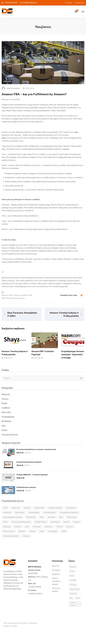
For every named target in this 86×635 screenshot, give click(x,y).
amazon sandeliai (20, 295)
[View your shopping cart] (76, 11)
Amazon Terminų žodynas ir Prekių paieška (15, 353)
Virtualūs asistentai (10, 536)
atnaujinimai (71, 508)
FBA (30, 295)
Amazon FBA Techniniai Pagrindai (42, 353)
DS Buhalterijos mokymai (26, 487)
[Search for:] (43, 378)
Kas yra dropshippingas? (21, 522)
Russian (32, 531)
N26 (27, 526)
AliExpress (6, 394)
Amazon (7, 81)
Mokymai (6, 526)
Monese (18, 526)
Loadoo (76, 522)
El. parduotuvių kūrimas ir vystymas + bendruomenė (36, 449)
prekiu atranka (9, 531)
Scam (42, 531)
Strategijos (52, 531)
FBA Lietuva (7, 298)
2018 (5, 508)
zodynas (26, 536)
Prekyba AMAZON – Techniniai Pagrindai (32, 475)
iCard (5, 522)
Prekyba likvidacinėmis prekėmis (29, 462)
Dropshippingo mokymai (12, 517)
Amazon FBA (7, 295)
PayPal (4, 430)
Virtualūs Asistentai (10, 435)
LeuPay (66, 522)
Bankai (4, 403)
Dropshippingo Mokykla (69, 512)
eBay (4, 426)
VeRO (64, 531)
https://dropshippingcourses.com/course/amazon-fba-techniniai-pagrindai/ (38, 286)
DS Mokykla (6, 421)
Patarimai (37, 526)
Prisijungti (68, 3)
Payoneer (48, 526)
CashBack (6, 408)
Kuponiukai (55, 522)
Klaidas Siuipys (19, 298)
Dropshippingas (8, 417)
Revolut (22, 531)
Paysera (70, 526)
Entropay (51, 517)
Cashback (7, 512)
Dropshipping (34, 512)
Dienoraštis (6, 412)
